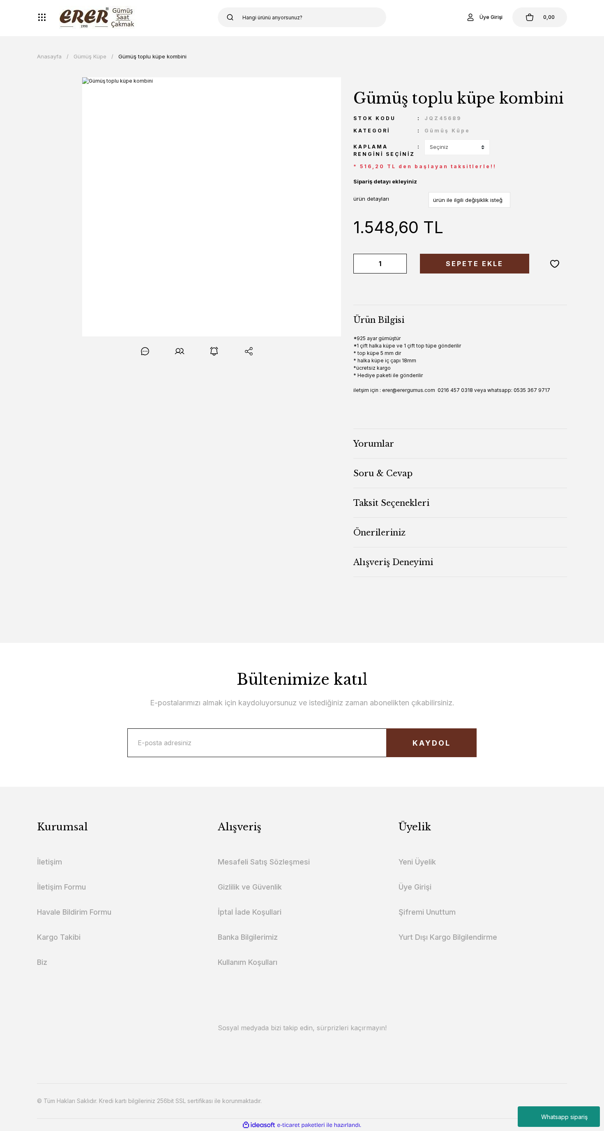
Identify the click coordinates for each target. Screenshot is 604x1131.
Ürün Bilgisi (378, 320)
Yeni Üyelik (417, 862)
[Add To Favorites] (554, 263)
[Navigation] (42, 17)
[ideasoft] (258, 1125)
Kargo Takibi (59, 937)
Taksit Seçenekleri (391, 503)
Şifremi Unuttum (427, 912)
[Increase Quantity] (399, 263)
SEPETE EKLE (474, 264)
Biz (42, 962)
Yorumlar (373, 444)
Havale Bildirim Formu (74, 912)
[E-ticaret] (301, 1125)
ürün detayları (371, 198)
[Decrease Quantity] (361, 263)
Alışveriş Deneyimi (393, 562)
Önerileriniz (379, 533)
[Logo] (98, 17)
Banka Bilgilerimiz (248, 937)
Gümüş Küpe (447, 130)
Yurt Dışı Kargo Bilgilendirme (448, 937)
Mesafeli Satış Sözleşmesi (264, 862)
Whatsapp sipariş (564, 1116)
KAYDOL (432, 743)
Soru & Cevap (383, 473)
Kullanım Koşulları (247, 962)
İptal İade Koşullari (249, 912)
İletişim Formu (61, 887)
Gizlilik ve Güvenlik (250, 887)
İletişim (49, 862)
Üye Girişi (415, 887)
